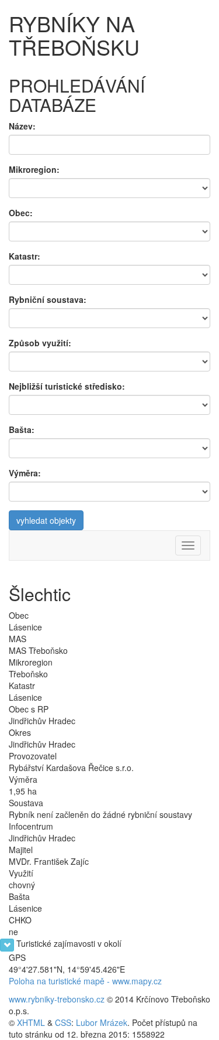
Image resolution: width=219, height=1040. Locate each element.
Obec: (21, 213)
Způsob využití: (40, 343)
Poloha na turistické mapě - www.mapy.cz (85, 981)
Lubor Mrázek (101, 1022)
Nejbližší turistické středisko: (67, 386)
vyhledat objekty (46, 520)
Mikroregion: (34, 169)
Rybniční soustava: (47, 299)
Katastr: (24, 256)
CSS (63, 1022)
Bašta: (21, 429)
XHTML (31, 1022)
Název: (22, 126)
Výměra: (25, 473)
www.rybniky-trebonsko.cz (57, 999)
